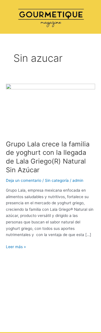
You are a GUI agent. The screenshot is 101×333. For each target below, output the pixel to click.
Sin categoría (57, 180)
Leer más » (16, 246)
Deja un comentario (23, 180)
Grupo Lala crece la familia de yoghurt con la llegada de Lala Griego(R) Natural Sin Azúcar (47, 157)
